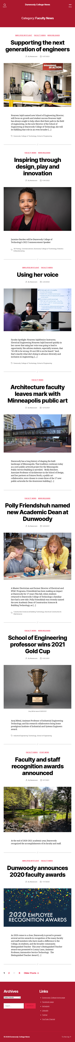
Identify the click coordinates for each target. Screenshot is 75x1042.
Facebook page (48, 1002)
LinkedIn (45, 1011)
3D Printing (17, 249)
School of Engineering (44, 136)
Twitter (44, 1015)
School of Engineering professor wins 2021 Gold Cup (37, 644)
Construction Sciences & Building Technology (29, 612)
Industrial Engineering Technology (25, 736)
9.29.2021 (46, 526)
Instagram (45, 1006)
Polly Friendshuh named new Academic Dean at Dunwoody (37, 512)
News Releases (53, 35)
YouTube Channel (48, 1019)
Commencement (27, 249)
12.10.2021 (46, 408)
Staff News (44, 752)
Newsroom (33, 56)
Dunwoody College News (37, 4)
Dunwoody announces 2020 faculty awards (37, 871)
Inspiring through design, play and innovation (37, 166)
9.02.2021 (46, 658)
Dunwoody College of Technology (25, 136)
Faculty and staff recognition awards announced (37, 766)
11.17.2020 (45, 882)
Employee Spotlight (23, 35)
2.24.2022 (46, 282)
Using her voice (37, 274)
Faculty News (40, 35)
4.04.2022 (46, 180)
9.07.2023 (46, 56)
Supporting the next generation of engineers (37, 46)
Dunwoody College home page (53, 998)
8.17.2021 (46, 780)
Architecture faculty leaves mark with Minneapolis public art (38, 393)
